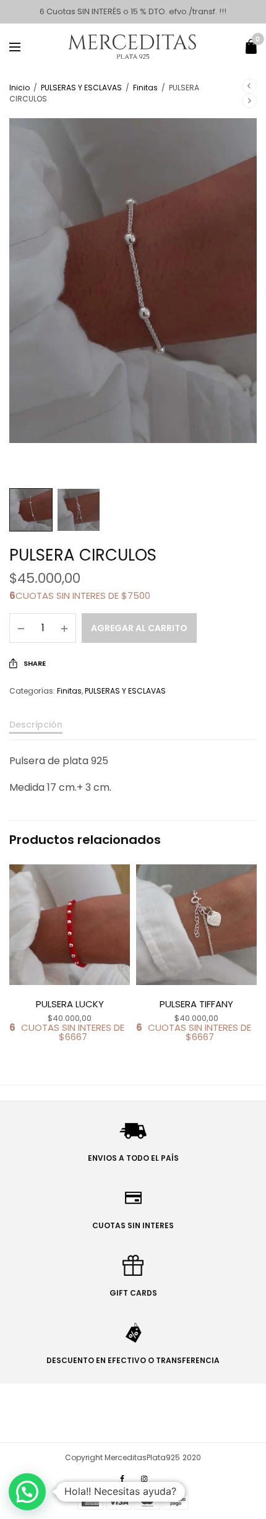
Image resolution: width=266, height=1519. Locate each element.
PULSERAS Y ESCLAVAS (81, 87)
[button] (27, 1491)
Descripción (35, 725)
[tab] (133, 730)
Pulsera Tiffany (196, 1003)
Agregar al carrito (139, 628)
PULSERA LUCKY (70, 1003)
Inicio (19, 87)
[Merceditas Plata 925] (133, 46)
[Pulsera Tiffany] (196, 924)
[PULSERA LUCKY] (69, 924)
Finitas (145, 87)
